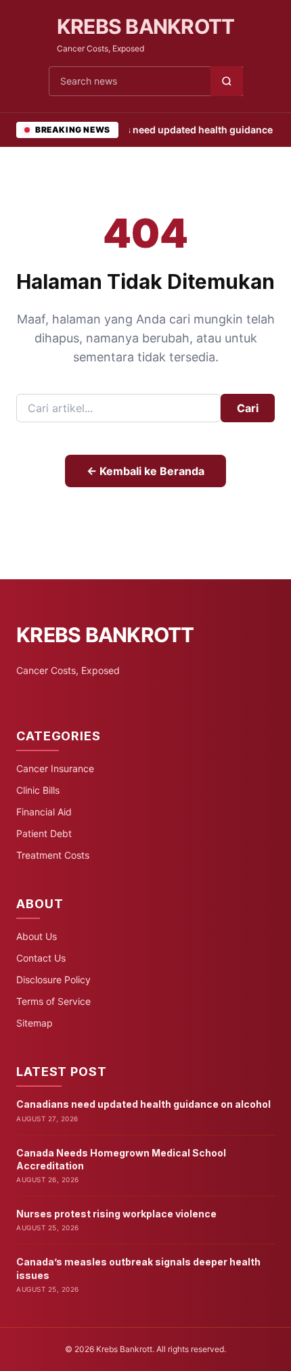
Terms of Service (53, 1001)
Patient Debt (44, 833)
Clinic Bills (38, 790)
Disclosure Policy (53, 979)
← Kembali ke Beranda (145, 471)
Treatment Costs (52, 855)
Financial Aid (44, 811)
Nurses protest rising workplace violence (116, 1213)
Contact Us (41, 958)
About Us (36, 936)
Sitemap (34, 1023)
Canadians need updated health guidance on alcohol (143, 1104)
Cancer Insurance (55, 768)
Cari (248, 408)
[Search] (226, 81)
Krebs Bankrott (146, 26)
